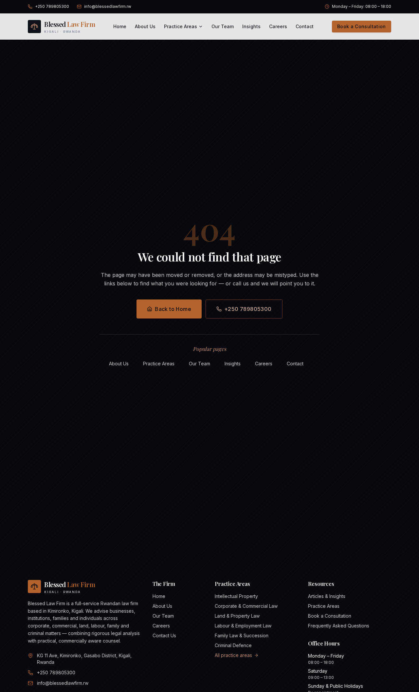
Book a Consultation (361, 26)
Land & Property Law (237, 616)
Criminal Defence (233, 645)
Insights (251, 26)
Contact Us (164, 635)
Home (119, 26)
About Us (145, 26)
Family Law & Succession (241, 635)
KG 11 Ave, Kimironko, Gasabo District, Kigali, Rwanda (84, 659)
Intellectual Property (236, 596)
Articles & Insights (326, 596)
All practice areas (233, 655)
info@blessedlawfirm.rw (107, 6)
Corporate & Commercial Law (246, 606)
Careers (278, 26)
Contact (305, 26)
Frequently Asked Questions (338, 625)
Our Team (222, 26)
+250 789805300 (52, 6)
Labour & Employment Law (243, 625)
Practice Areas (180, 26)
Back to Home (173, 309)
